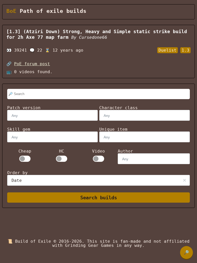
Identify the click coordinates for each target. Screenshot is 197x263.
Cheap (24, 151)
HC (61, 151)
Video (98, 151)
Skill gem (18, 129)
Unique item (113, 129)
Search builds (98, 198)
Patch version (24, 107)
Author (125, 151)
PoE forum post (32, 63)
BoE (11, 11)
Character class (118, 107)
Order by (17, 172)
